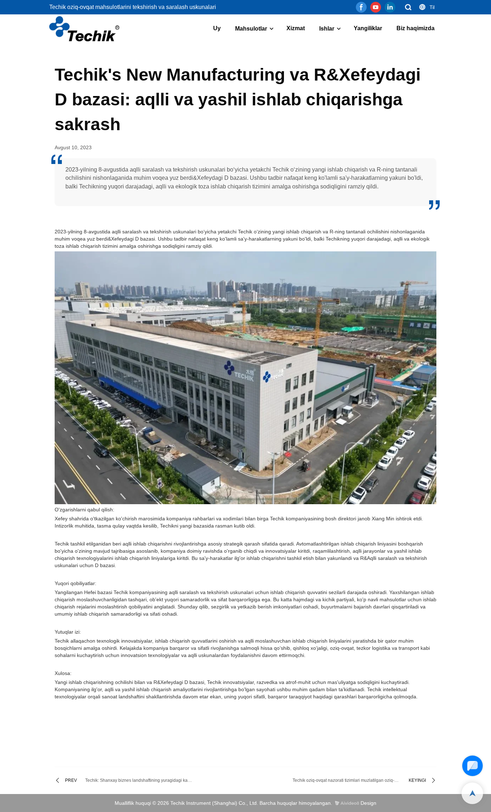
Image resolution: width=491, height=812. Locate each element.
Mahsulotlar (251, 29)
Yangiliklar (368, 28)
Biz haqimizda (415, 28)
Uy (217, 28)
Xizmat (295, 28)
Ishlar (326, 29)
